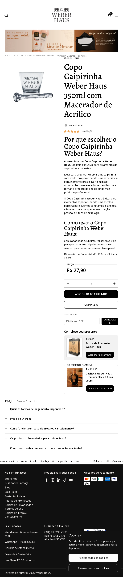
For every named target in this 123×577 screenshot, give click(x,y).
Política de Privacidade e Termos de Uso (19, 506)
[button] (6, 15)
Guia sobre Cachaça (16, 483)
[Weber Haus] (61, 15)
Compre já (91, 304)
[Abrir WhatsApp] (116, 562)
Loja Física (11, 492)
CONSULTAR (110, 321)
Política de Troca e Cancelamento (16, 514)
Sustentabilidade (15, 496)
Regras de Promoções (18, 500)
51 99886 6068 (26, 542)
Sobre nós (11, 478)
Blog (7, 487)
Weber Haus (71, 58)
